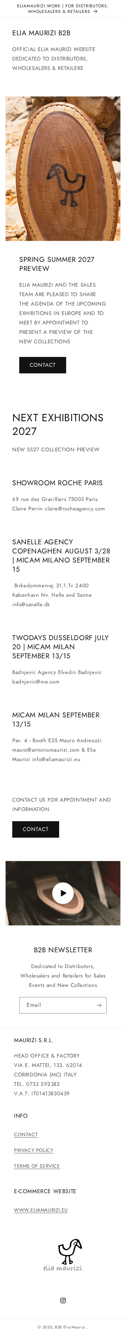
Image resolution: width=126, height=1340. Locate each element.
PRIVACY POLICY (33, 1150)
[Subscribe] (98, 1005)
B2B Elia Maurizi (70, 1327)
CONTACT (43, 365)
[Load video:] (63, 893)
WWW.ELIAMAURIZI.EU (41, 1209)
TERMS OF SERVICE (37, 1165)
